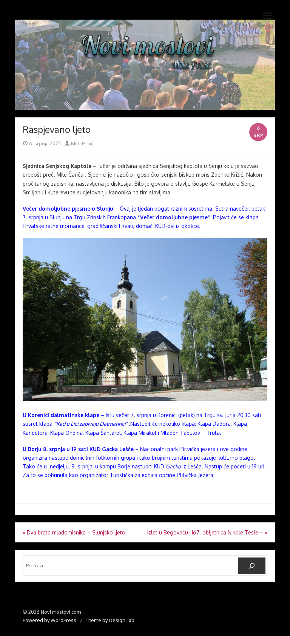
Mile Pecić (81, 143)
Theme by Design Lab (110, 620)
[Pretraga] (251, 565)
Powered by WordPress (49, 620)
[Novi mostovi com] (145, 65)
